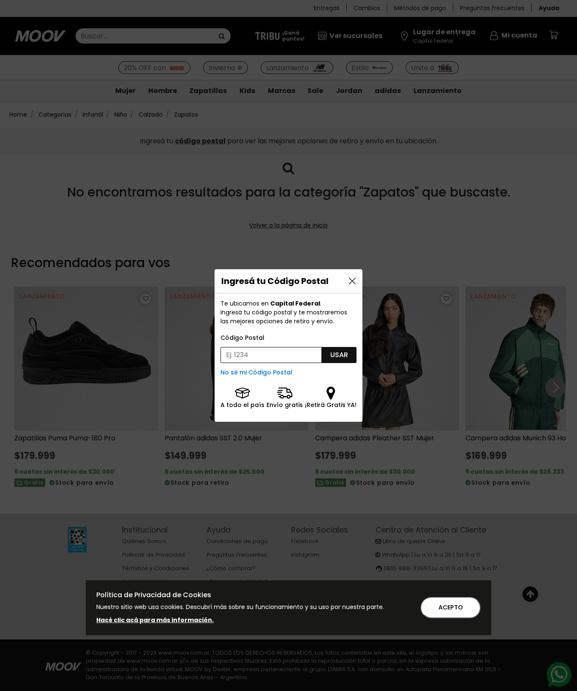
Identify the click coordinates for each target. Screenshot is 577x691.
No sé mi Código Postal (256, 372)
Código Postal (242, 337)
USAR (339, 355)
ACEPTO (450, 607)
